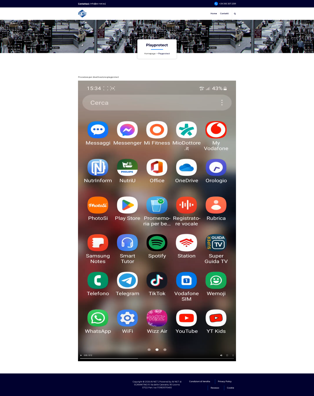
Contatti (224, 13)
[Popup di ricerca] (235, 13)
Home (214, 13)
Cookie (230, 388)
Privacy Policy (225, 381)
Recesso (215, 388)
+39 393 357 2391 (227, 4)
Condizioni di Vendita (199, 381)
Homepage (150, 53)
